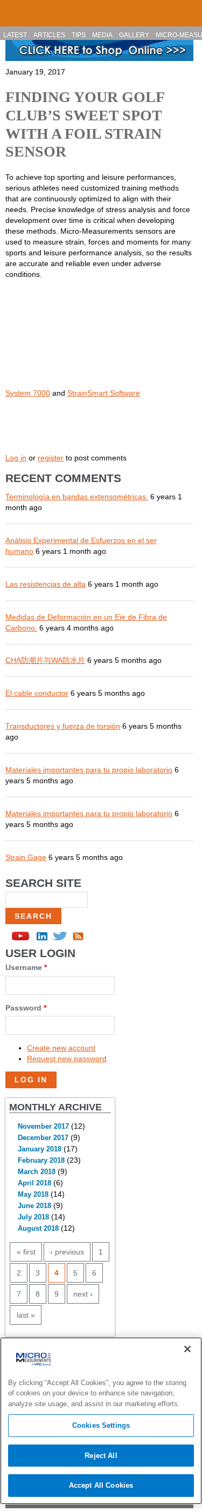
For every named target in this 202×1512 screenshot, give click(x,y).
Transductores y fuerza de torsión (62, 726)
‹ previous (67, 1251)
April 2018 (34, 1183)
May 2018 (33, 1194)
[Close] (187, 1349)
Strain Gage (25, 857)
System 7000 (27, 393)
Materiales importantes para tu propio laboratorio (88, 769)
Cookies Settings (101, 1425)
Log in (15, 457)
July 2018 (33, 1217)
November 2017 (43, 1126)
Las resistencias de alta (45, 584)
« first (26, 1251)
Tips (79, 35)
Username (26, 967)
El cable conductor (36, 693)
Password (25, 1008)
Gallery (134, 35)
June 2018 (34, 1206)
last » (26, 1315)
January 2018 (39, 1149)
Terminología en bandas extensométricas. (76, 496)
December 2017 (43, 1138)
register (51, 457)
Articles (49, 35)
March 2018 (36, 1172)
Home (13, 8)
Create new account (61, 1047)
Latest (15, 35)
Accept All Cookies (101, 1485)
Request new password (67, 1058)
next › (83, 1294)
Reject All (101, 1456)
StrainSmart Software (103, 393)
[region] (101, 1420)
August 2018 (38, 1228)
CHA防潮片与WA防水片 (45, 660)
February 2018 (41, 1160)
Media (102, 35)
